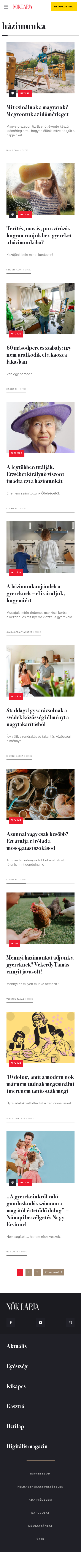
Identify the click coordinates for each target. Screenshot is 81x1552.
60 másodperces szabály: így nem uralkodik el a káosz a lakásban (38, 354)
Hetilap (25, 93)
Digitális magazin (27, 1446)
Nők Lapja (22, 6)
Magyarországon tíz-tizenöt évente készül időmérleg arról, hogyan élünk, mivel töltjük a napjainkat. (40, 130)
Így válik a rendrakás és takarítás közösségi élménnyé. (38, 738)
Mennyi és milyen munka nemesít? (32, 984)
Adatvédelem (40, 1499)
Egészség (16, 453)
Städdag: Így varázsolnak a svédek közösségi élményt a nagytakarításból (37, 717)
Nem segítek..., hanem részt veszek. (33, 1237)
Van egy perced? (19, 374)
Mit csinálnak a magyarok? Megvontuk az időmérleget (37, 110)
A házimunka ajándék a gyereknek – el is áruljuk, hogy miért (35, 593)
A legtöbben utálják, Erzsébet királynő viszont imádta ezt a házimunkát (35, 474)
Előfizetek (63, 6)
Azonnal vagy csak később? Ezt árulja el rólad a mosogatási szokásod (37, 841)
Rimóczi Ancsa (14, 756)
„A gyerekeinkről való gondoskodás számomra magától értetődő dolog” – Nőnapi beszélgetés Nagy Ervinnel (37, 1210)
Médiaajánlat (40, 1525)
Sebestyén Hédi (15, 1118)
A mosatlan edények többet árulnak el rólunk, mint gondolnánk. (35, 862)
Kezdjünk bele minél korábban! (29, 255)
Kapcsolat (40, 1512)
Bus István (12, 150)
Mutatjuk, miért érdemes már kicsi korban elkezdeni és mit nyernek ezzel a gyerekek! (39, 615)
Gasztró (15, 1406)
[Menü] (5, 6)
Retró (14, 944)
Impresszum (40, 1473)
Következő (52, 1272)
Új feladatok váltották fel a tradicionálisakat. (39, 1103)
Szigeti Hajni (14, 270)
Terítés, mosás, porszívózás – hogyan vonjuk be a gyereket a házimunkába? (40, 235)
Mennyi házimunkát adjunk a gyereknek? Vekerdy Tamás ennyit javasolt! (40, 964)
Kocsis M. (12, 389)
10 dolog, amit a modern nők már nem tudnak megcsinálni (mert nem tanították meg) (40, 1084)
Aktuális (16, 334)
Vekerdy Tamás (15, 999)
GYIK (40, 1538)
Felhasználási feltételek (40, 1486)
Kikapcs (16, 1386)
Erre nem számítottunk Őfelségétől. (33, 493)
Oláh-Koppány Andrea (19, 632)
